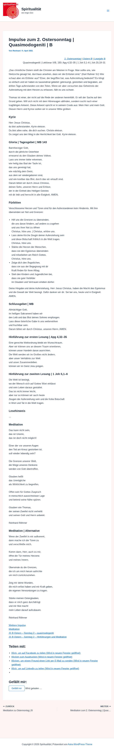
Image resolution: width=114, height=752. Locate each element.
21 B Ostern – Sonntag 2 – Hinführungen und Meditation (38, 637)
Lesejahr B (99, 58)
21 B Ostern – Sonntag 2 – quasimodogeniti (31, 633)
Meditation (14, 629)
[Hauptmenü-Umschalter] (108, 10)
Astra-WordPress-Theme (80, 744)
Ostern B (87, 58)
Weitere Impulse (17, 625)
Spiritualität (31, 9)
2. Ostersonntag (72, 58)
